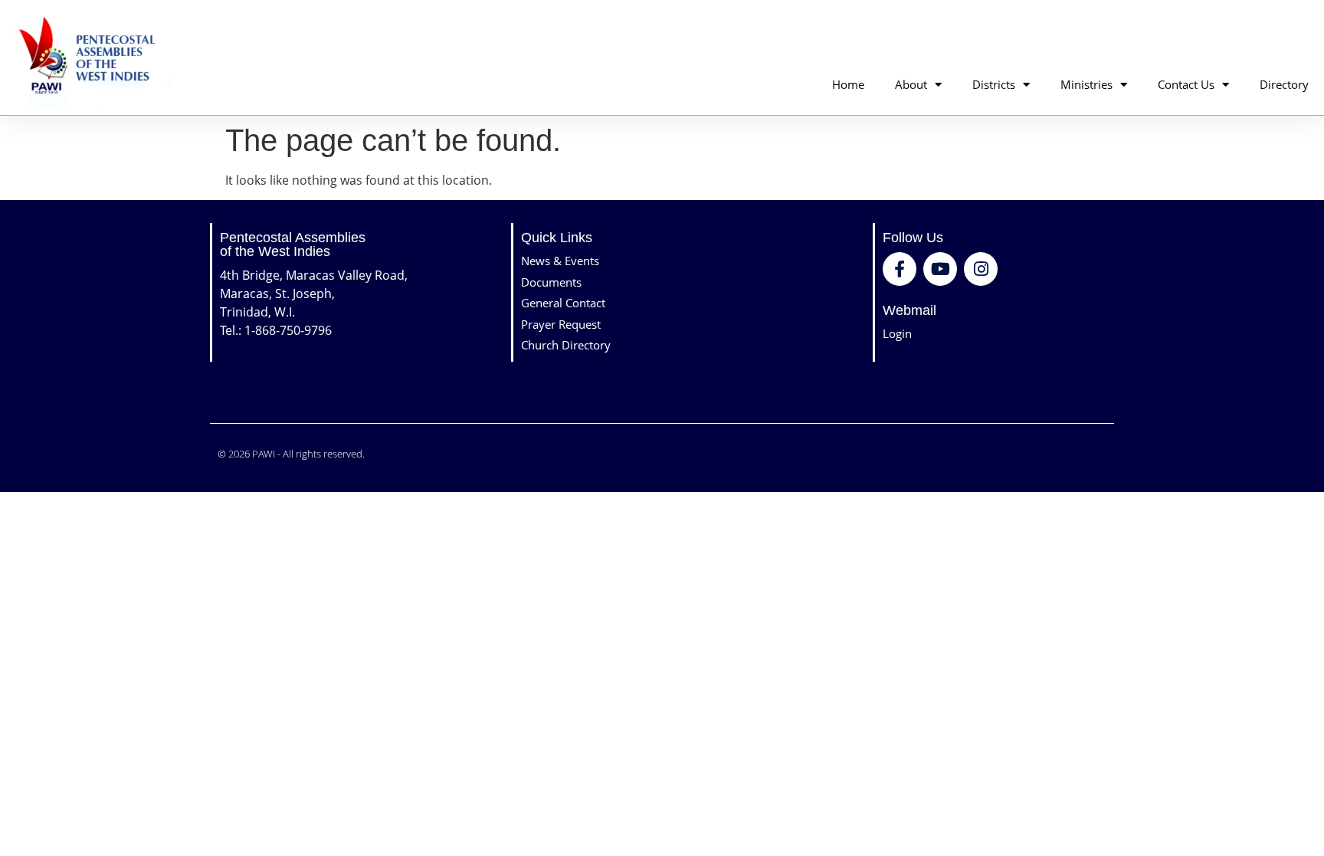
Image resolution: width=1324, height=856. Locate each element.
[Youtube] (940, 269)
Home (848, 84)
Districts (993, 84)
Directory (1284, 84)
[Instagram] (981, 269)
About (911, 84)
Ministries (1086, 84)
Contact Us (1186, 84)
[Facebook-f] (899, 269)
